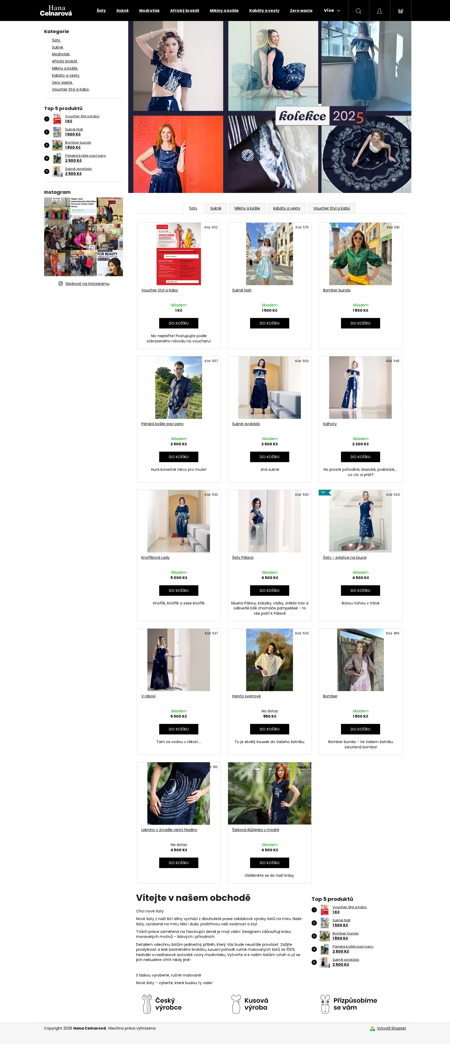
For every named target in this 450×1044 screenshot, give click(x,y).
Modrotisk (61, 54)
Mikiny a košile (64, 68)
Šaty (56, 40)
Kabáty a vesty (65, 75)
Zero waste (62, 82)
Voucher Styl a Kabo (70, 89)
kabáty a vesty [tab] (286, 208)
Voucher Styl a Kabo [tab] (331, 208)
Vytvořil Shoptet (391, 1028)
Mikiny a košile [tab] (247, 208)
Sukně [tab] (215, 208)
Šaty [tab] (193, 208)
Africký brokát (64, 61)
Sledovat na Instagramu (87, 283)
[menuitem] (101, 10)
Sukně (57, 47)
